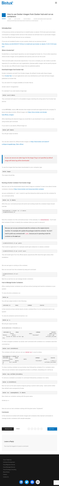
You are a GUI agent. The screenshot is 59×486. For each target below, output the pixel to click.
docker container (38, 18)
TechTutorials (27, 18)
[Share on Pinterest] (41, 428)
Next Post (51, 429)
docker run (18, 20)
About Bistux (6, 472)
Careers (5, 474)
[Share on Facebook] (28, 428)
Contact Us (6, 477)
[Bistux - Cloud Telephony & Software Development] (7, 3)
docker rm (13, 20)
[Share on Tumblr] (38, 428)
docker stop (24, 20)
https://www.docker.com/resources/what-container (29, 189)
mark (9, 18)
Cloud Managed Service (9, 467)
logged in (14, 446)
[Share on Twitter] (32, 428)
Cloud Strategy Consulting (9, 469)
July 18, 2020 (17, 18)
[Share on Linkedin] (35, 428)
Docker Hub (8, 76)
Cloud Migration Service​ (9, 464)
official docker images (32, 20)
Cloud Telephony (7, 459)
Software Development (9, 462)
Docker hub (45, 18)
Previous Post (8, 429)
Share (18, 429)
